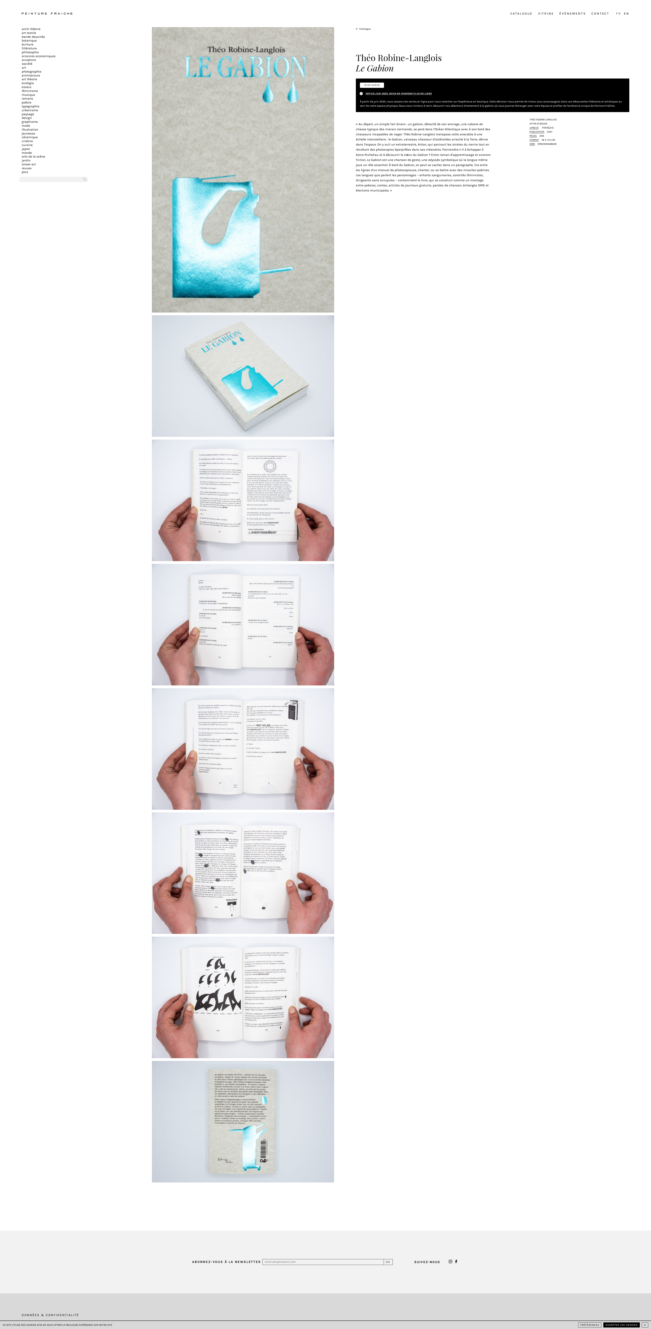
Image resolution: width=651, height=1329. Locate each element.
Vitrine (546, 13)
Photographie (31, 71)
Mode (26, 126)
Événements (572, 13)
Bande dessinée (33, 37)
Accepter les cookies (622, 1324)
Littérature (29, 48)
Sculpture (29, 60)
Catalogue (521, 13)
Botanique (29, 40)
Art (24, 68)
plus (25, 172)
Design (27, 118)
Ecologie (28, 83)
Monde (27, 153)
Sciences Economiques (39, 56)
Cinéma (27, 141)
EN (626, 13)
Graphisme (30, 122)
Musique (28, 95)
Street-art (29, 164)
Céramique (30, 137)
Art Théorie (29, 79)
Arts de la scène (33, 156)
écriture (27, 44)
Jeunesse (28, 133)
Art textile (29, 33)
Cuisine (27, 145)
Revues (27, 168)
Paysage (28, 114)
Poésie (26, 102)
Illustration (30, 129)
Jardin (26, 160)
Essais (26, 87)
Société (27, 64)
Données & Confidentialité (50, 1315)
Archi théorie (31, 29)
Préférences (589, 1324)
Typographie (30, 106)
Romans (27, 98)
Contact (600, 13)
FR (618, 13)
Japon (26, 149)
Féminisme (30, 91)
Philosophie (30, 52)
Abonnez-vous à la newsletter (226, 1262)
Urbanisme (30, 110)
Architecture (31, 75)
